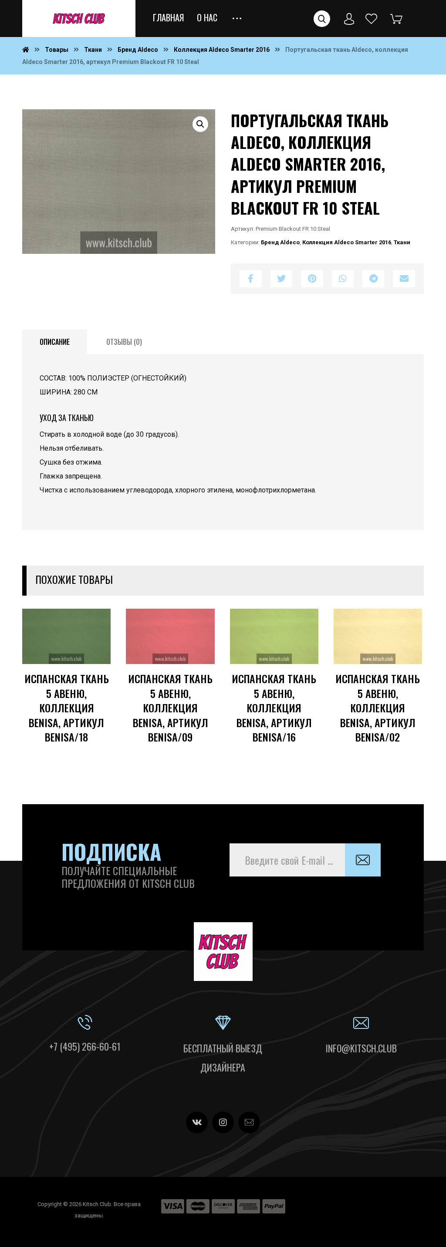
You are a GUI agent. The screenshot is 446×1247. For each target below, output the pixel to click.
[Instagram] (223, 1122)
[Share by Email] (404, 278)
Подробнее (76, 698)
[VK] (197, 1122)
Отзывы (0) (124, 342)
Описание (55, 342)
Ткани (402, 242)
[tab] (54, 342)
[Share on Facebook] (250, 278)
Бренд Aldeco (280, 242)
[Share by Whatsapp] (343, 278)
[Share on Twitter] (281, 278)
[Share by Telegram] (373, 278)
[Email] (249, 1122)
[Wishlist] (371, 18)
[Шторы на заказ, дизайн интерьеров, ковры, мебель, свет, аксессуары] (78, 18)
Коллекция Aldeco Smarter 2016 (346, 242)
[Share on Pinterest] (312, 278)
